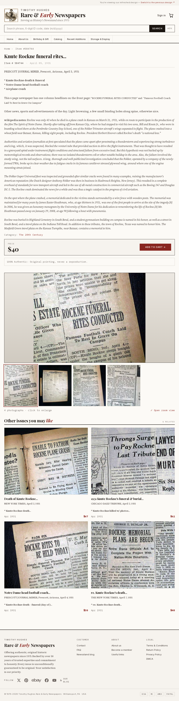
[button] (89, 318)
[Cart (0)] (171, 15)
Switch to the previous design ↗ (158, 2)
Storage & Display (100, 39)
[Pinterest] (26, 680)
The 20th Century (31, 234)
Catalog (58, 39)
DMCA (149, 658)
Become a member (122, 649)
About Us (23, 39)
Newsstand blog (85, 654)
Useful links (118, 654)
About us (116, 645)
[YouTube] (54, 680)
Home (10, 39)
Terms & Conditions (157, 645)
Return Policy (153, 649)
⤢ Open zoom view (163, 410)
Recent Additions (76, 39)
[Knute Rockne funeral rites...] (20, 385)
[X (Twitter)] (19, 680)
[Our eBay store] (36, 680)
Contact (81, 645)
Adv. (170, 28)
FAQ (79, 649)
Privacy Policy (154, 654)
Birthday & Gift (41, 39)
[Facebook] (47, 680)
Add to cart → (155, 247)
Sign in (161, 15)
